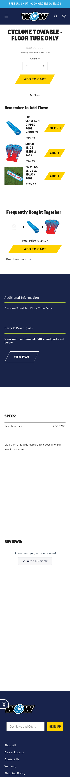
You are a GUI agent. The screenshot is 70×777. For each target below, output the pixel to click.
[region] (35, 151)
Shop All (10, 745)
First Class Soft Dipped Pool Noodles (33, 125)
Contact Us (11, 759)
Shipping (24, 52)
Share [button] (37, 95)
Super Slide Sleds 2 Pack (30, 150)
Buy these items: (17, 259)
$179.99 (30, 184)
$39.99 (30, 138)
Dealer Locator (14, 752)
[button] (6, 16)
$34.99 (30, 161)
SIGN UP (55, 726)
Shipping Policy (14, 773)
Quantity (34, 58)
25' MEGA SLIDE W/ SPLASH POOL (31, 173)
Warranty (10, 766)
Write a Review (39, 562)
